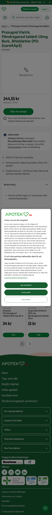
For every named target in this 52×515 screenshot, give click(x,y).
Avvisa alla (26, 292)
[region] (26, 257)
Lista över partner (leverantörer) (15, 278)
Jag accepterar (26, 285)
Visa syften (26, 300)
